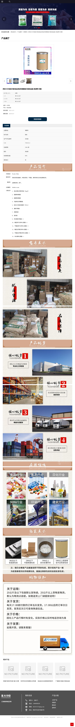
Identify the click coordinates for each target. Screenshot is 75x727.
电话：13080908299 (34, 703)
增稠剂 (25, 32)
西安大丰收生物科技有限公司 (18, 717)
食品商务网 (52, 717)
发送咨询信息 (37, 119)
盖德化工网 (59, 717)
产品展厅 (19, 32)
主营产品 (54, 700)
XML (41, 717)
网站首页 (13, 32)
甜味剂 (54, 707)
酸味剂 (54, 705)
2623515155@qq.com (38, 706)
